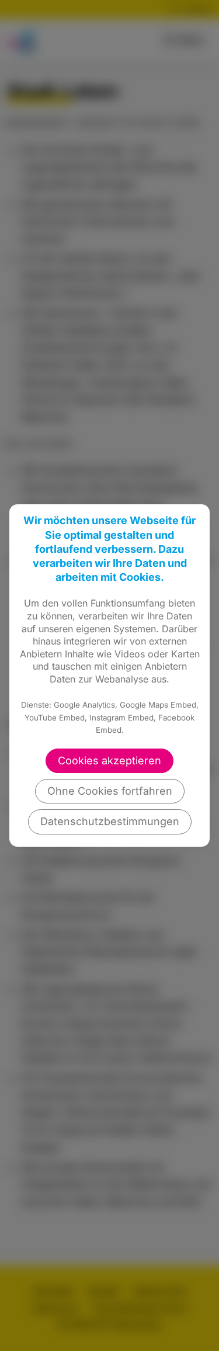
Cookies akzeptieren (109, 760)
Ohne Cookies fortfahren (109, 791)
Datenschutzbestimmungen (109, 821)
